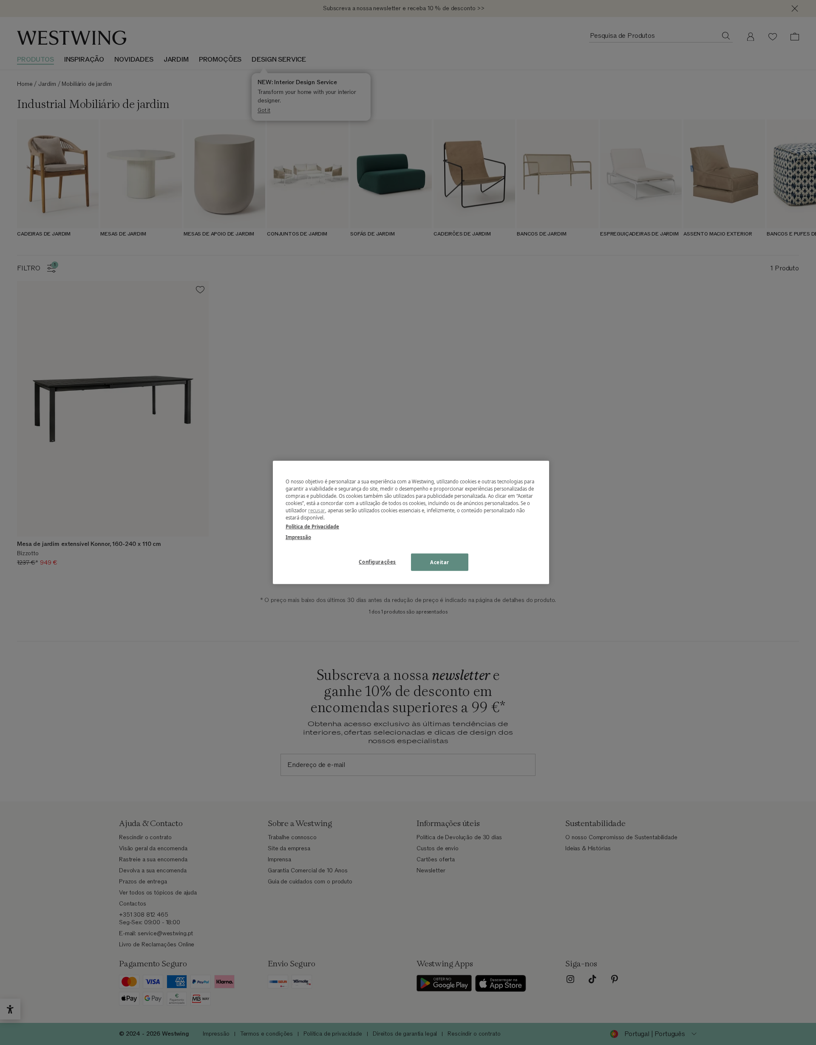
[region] (411, 522)
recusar (316, 510)
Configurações (377, 561)
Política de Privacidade (312, 526)
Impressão (298, 537)
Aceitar (439, 562)
